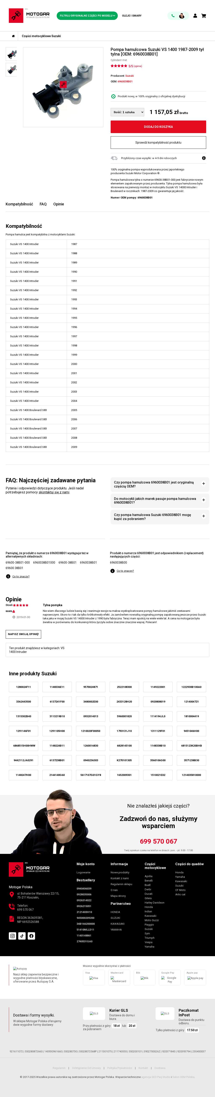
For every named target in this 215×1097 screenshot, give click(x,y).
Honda (149, 907)
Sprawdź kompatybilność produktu (158, 142)
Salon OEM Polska (183, 1077)
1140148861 (84, 935)
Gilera (148, 898)
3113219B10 (57, 716)
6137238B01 (57, 760)
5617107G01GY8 (90, 775)
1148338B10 (157, 745)
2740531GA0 (84, 941)
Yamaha (149, 946)
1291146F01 (23, 731)
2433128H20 (124, 701)
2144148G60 (57, 775)
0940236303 (90, 760)
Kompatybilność (19, 204)
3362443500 (23, 701)
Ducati (148, 893)
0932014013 (90, 716)
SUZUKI (115, 917)
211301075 (105, 1051)
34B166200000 (86, 923)
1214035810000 (191, 775)
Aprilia (148, 876)
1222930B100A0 (191, 687)
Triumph (150, 937)
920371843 (168, 1051)
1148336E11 (57, 687)
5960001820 (124, 716)
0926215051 (84, 906)
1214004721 (191, 701)
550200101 (135, 1051)
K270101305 (124, 760)
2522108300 (124, 687)
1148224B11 (57, 745)
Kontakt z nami (120, 878)
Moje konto (86, 864)
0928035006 (84, 894)
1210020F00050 (90, 731)
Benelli (149, 880)
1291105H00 (57, 731)
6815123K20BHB (191, 745)
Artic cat (180, 894)
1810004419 (191, 716)
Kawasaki (150, 915)
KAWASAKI (118, 923)
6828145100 (124, 745)
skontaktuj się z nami (54, 492)
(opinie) (138, 66)
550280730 (70, 1051)
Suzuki (149, 929)
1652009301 (124, 775)
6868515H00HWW (24, 745)
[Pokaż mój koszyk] (203, 15)
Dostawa (160, 1068)
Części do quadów (189, 864)
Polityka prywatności (119, 1068)
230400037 (199, 1051)
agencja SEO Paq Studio (155, 1077)
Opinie (58, 204)
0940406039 (84, 888)
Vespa (148, 942)
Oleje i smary (132, 15)
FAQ (43, 204)
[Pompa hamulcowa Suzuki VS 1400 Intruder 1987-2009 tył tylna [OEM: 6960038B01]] (63, 87)
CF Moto (180, 890)
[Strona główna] (13, 36)
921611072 (16, 1051)
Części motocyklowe (155, 866)
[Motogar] (29, 15)
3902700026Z (152, 1051)
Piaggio (149, 924)
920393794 (183, 1051)
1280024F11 (23, 687)
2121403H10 (84, 912)
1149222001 (158, 687)
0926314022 (84, 900)
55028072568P (88, 1051)
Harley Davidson (154, 902)
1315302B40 (23, 716)
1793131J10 (124, 731)
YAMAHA (116, 929)
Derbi (148, 889)
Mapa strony (118, 895)
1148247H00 (23, 775)
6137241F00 (57, 701)
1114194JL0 (157, 716)
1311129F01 (158, 731)
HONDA (115, 912)
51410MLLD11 (85, 929)
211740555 (120, 1051)
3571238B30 (191, 760)
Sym (147, 933)
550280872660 (33, 1051)
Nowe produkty (120, 872)
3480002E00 (90, 701)
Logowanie (83, 872)
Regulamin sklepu (121, 884)
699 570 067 (158, 841)
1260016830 (90, 745)
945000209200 (85, 917)
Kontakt (143, 1068)
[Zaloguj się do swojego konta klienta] (195, 16)
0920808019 (158, 701)
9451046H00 (191, 731)
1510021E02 (158, 775)
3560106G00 (157, 760)
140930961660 (53, 1051)
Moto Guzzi (152, 920)
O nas (114, 890)
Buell (148, 885)
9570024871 (90, 687)
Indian (148, 911)
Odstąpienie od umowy (86, 1068)
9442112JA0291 (23, 760)
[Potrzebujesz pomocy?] (178, 16)
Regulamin (59, 1068)
